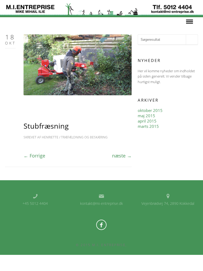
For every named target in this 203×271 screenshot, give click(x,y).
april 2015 (147, 121)
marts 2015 (148, 126)
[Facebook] (101, 225)
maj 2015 (146, 115)
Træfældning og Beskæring (84, 137)
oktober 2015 (150, 110)
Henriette (50, 137)
